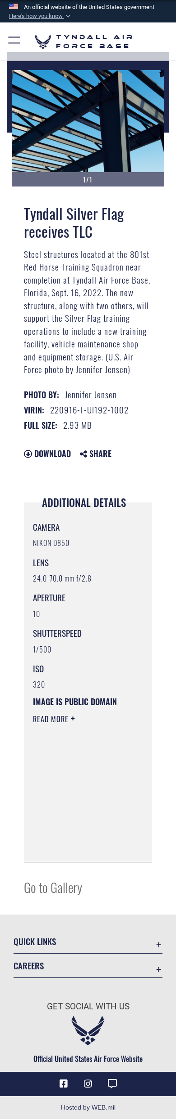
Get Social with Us (88, 1006)
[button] (40, 16)
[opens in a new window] (112, 1084)
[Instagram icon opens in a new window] (88, 1084)
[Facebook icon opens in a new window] (63, 1084)
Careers (29, 965)
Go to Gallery (53, 887)
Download (51, 453)
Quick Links (35, 941)
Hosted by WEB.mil (88, 1107)
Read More (52, 719)
